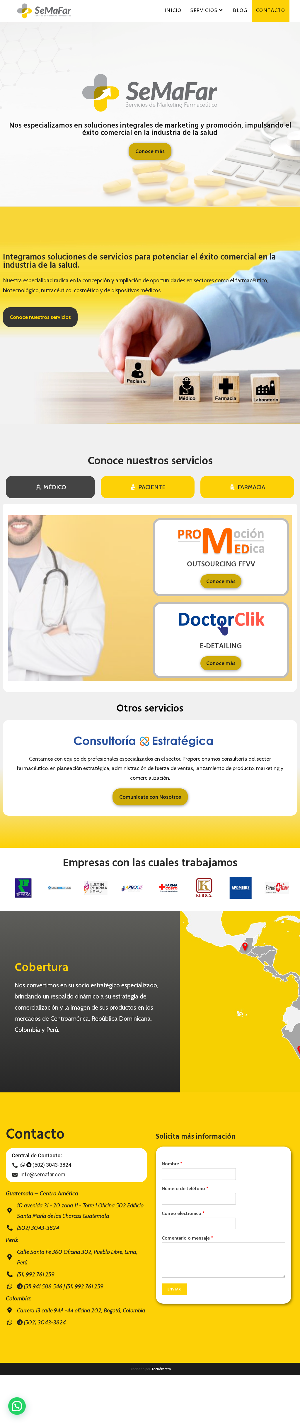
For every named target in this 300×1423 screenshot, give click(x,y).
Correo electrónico (183, 1213)
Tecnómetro (161, 1369)
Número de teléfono (185, 1188)
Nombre (172, 1163)
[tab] (50, 487)
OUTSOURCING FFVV (221, 564)
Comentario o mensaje (187, 1238)
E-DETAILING (221, 646)
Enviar (174, 1289)
